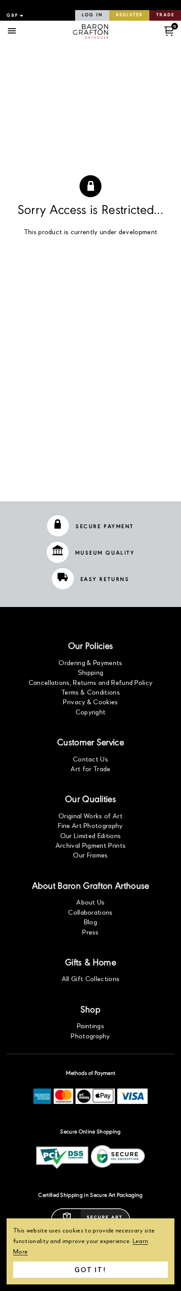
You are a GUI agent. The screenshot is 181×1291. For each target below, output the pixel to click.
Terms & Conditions (90, 692)
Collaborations (90, 912)
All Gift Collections (90, 978)
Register (129, 15)
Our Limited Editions (90, 835)
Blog (90, 921)
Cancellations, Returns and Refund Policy (91, 682)
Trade (165, 15)
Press (90, 931)
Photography (90, 1035)
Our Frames (90, 854)
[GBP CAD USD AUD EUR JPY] (13, 15)
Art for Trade (90, 768)
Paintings (90, 1025)
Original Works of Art (90, 815)
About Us (90, 901)
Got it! (90, 1269)
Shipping (91, 672)
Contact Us (90, 758)
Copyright (91, 711)
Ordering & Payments (90, 662)
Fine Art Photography (90, 825)
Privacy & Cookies (90, 701)
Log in (92, 15)
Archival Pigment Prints (90, 845)
